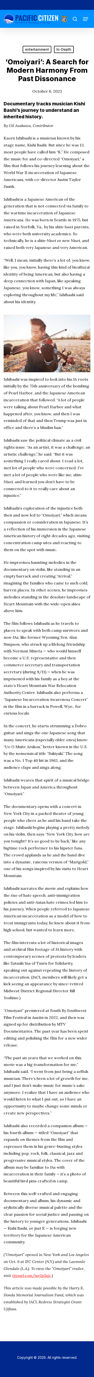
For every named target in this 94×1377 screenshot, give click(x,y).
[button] (85, 19)
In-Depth (63, 49)
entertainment (37, 49)
